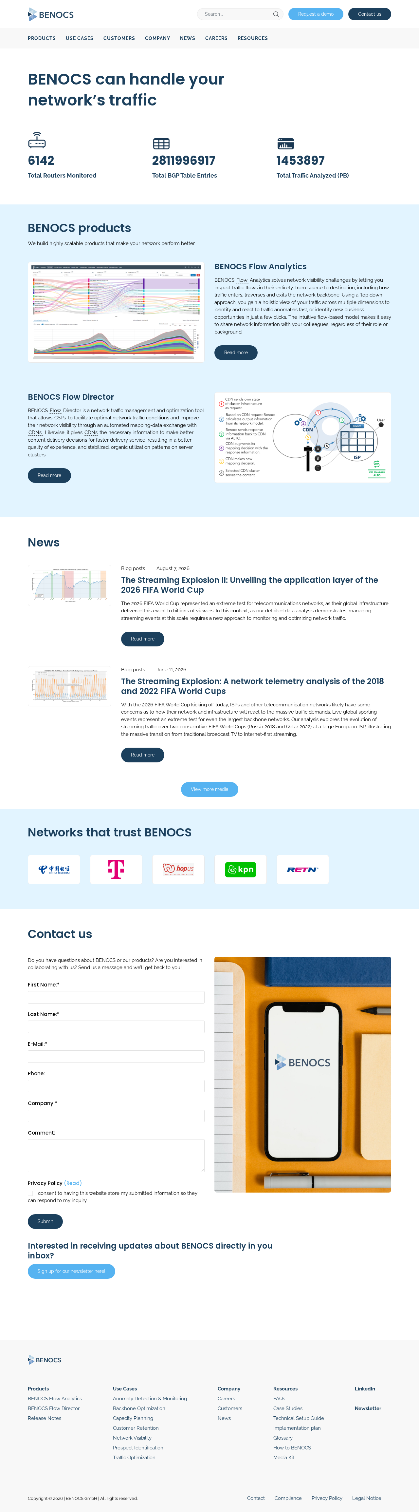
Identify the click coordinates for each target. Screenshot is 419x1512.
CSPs (60, 418)
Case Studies (287, 1408)
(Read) (73, 1183)
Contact (256, 1498)
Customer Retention (136, 1428)
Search (275, 14)
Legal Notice (366, 1498)
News (187, 38)
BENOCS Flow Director (71, 397)
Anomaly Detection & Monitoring (150, 1399)
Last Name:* (44, 1014)
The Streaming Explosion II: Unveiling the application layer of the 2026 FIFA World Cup (249, 585)
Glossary (283, 1438)
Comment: (41, 1132)
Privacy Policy (55, 1183)
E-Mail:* (37, 1044)
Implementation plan (297, 1428)
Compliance (288, 1498)
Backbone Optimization (139, 1408)
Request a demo (316, 14)
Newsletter (368, 1408)
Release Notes (44, 1418)
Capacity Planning (133, 1418)
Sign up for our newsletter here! (71, 1271)
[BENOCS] (51, 14)
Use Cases (80, 38)
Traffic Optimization (134, 1458)
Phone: (36, 1073)
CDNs (35, 432)
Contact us (369, 14)
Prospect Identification (138, 1448)
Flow (241, 280)
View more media (209, 789)
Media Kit (283, 1458)
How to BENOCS (292, 1448)
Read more (236, 352)
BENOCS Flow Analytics (260, 266)
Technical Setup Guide (298, 1418)
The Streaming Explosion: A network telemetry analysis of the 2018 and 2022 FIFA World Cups (252, 686)
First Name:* (44, 984)
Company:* (42, 1103)
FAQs (279, 1399)
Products (42, 38)
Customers (119, 38)
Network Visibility (132, 1438)
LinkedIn (365, 1389)
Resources (253, 38)
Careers (216, 38)
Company (157, 38)
